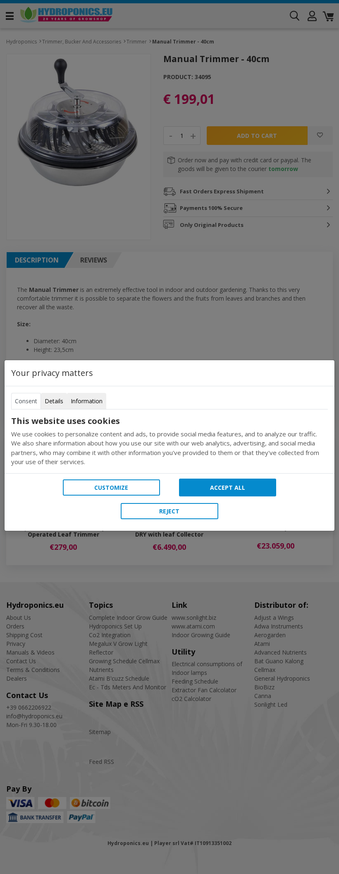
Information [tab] (87, 401)
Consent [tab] (26, 401)
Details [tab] (54, 401)
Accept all (227, 487)
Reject (169, 511)
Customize (111, 487)
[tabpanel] (169, 441)
